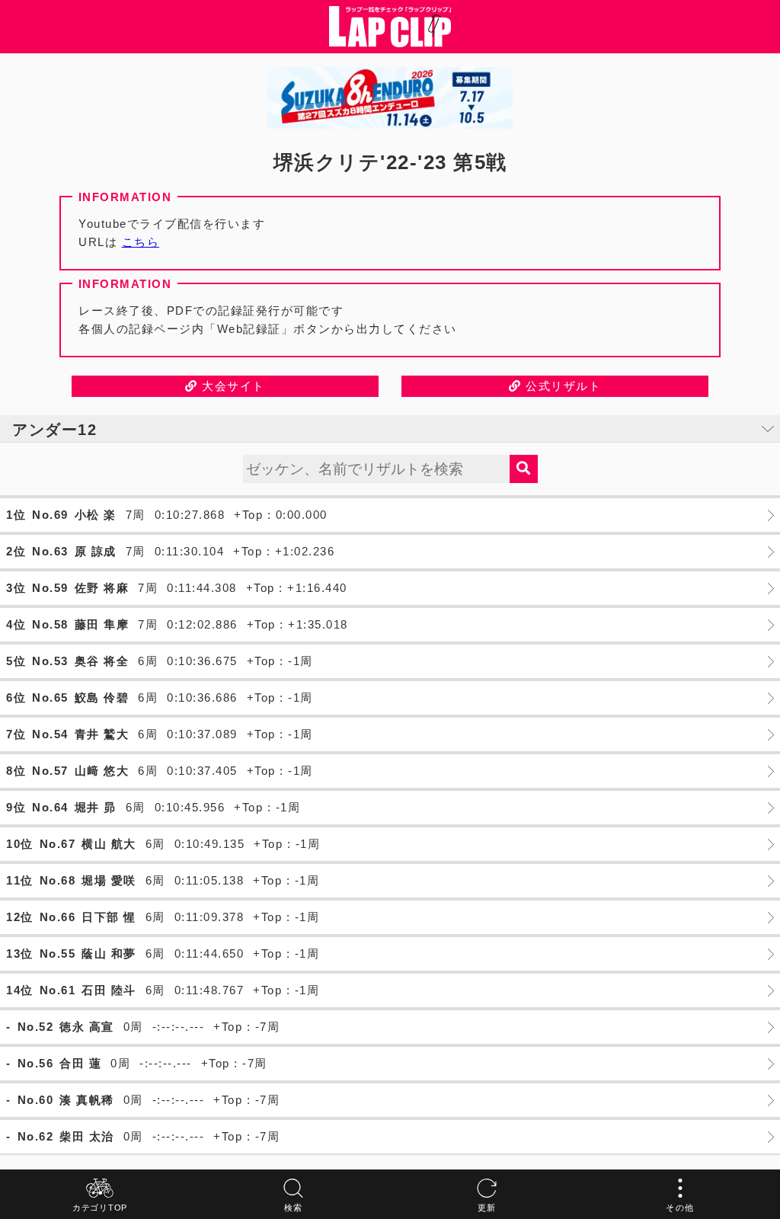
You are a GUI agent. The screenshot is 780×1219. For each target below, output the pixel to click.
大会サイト (231, 385)
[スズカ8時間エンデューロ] (390, 98)
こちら (141, 241)
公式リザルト (562, 385)
